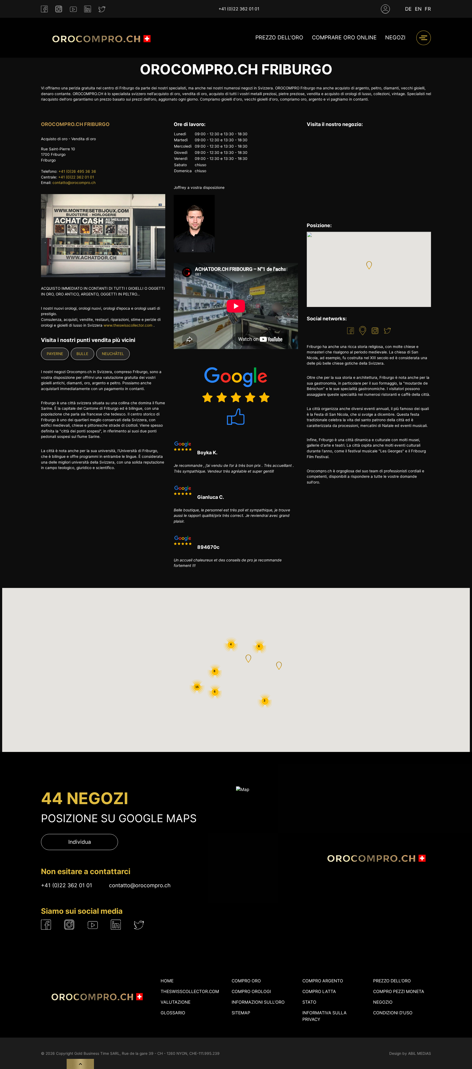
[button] (369, 265)
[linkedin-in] (87, 9)
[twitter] (102, 9)
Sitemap (241, 1012)
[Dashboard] (385, 9)
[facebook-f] (44, 9)
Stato (309, 1002)
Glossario (173, 1012)
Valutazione (175, 1002)
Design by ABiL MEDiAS (410, 1053)
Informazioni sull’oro (258, 1002)
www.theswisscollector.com (128, 325)
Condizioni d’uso (392, 1012)
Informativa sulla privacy (324, 1016)
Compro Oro (246, 980)
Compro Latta (319, 991)
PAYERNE (55, 354)
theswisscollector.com (190, 991)
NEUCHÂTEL (113, 354)
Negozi (395, 37)
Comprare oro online (344, 37)
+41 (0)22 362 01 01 (239, 8)
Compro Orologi (251, 991)
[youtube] (73, 9)
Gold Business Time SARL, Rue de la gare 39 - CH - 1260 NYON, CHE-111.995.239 (147, 1053)
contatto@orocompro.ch (74, 182)
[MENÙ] (423, 37)
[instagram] (58, 9)
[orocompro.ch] (98, 37)
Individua (79, 842)
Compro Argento (322, 980)
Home (167, 980)
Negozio (383, 1002)
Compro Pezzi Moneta (398, 991)
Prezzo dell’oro (279, 37)
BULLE (82, 354)
